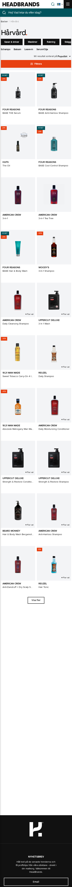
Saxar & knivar (11, 41)
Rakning (51, 41)
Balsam (17, 49)
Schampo (5, 49)
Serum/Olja (42, 49)
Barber (4, 21)
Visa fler (36, 600)
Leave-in (28, 49)
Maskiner (32, 41)
